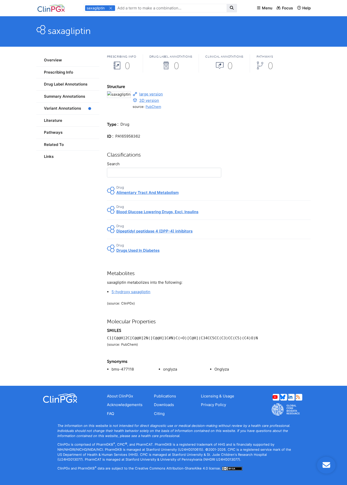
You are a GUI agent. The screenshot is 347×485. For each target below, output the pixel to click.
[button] (264, 8)
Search (113, 163)
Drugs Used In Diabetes (138, 250)
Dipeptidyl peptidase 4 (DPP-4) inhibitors (154, 231)
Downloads (164, 404)
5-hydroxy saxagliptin (131, 291)
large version (151, 94)
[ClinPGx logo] (67, 398)
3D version (149, 100)
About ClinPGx (120, 396)
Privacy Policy (213, 404)
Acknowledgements (125, 404)
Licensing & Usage (217, 396)
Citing (159, 413)
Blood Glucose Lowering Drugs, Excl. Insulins (157, 211)
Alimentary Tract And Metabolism (147, 192)
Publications (165, 396)
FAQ (110, 413)
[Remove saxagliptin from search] (111, 8)
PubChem (153, 107)
